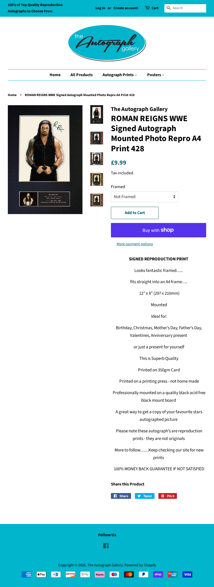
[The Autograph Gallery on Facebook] (106, 547)
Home (55, 75)
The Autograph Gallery (105, 565)
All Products (81, 75)
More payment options (135, 244)
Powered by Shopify (140, 565)
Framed (118, 187)
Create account (126, 8)
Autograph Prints (118, 75)
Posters (154, 75)
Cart (155, 8)
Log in (100, 8)
